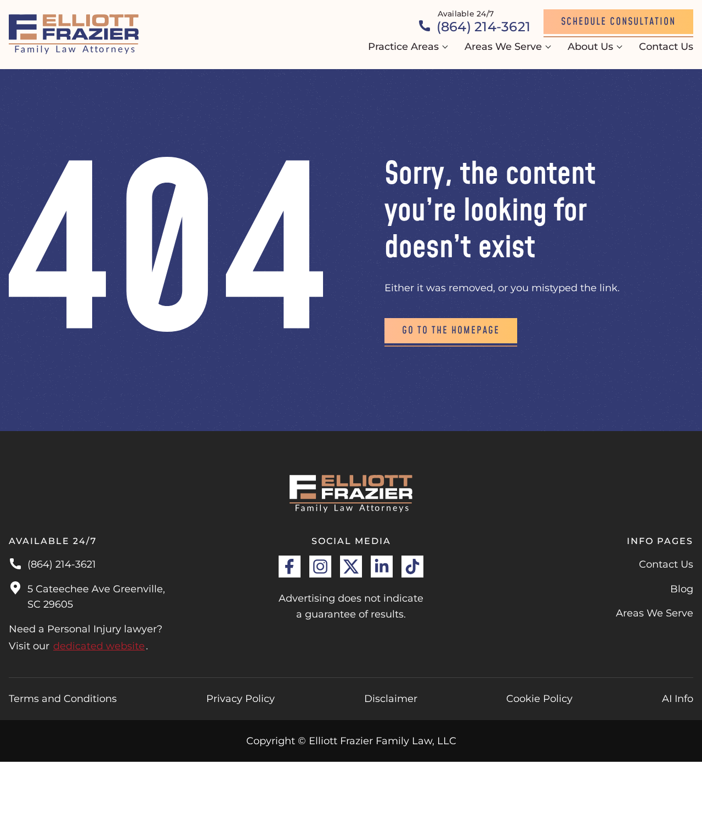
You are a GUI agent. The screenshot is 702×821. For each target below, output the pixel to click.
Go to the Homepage (451, 330)
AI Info (677, 699)
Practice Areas (403, 47)
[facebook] (290, 566)
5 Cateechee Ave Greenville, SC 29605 (96, 597)
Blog (681, 589)
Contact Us (666, 47)
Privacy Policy (240, 699)
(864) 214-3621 (61, 564)
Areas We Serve (503, 47)
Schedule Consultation (618, 22)
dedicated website (99, 646)
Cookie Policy (539, 699)
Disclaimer (390, 699)
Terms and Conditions (63, 699)
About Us (590, 47)
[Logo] (74, 34)
